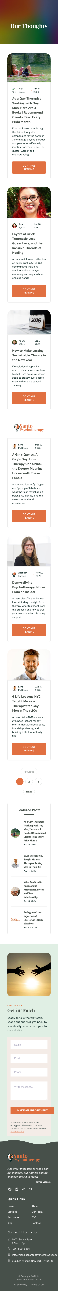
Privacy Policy (17, 1131)
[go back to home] (23, 1158)
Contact (36, 1223)
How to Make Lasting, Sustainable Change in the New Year (29, 355)
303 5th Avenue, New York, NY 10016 (32, 1261)
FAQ (34, 1217)
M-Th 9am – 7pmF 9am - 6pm (22, 1241)
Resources (13, 1217)
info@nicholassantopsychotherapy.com (34, 1254)
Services (12, 1211)
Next (29, 791)
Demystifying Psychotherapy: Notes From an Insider (28, 587)
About (35, 1206)
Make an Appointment (32, 1110)
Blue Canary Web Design (29, 1279)
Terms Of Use (38, 1284)
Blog (9, 1223)
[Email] (30, 1189)
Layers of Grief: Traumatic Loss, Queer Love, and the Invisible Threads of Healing (27, 243)
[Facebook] (9, 1189)
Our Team (37, 1211)
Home (10, 1206)
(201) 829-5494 (21, 1248)
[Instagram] (16, 1189)
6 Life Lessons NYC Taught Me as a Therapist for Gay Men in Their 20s (26, 703)
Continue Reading (29, 167)
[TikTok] (23, 1189)
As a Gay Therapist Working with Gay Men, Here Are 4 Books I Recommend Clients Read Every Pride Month (27, 110)
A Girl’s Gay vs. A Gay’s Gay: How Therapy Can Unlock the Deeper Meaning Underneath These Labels (27, 466)
